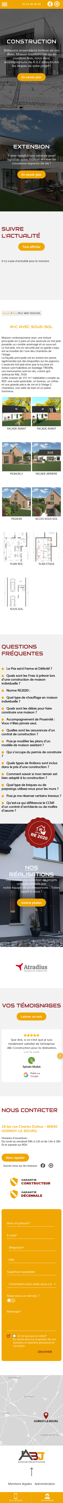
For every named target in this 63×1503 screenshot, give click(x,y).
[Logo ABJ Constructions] (31, 1456)
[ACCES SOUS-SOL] (46, 501)
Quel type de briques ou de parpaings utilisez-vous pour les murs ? (30, 787)
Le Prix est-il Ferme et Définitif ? (29, 669)
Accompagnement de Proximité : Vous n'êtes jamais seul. (28, 721)
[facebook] (50, 5)
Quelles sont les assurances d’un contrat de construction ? (28, 732)
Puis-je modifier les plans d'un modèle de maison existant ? (26, 743)
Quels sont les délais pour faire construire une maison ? (27, 710)
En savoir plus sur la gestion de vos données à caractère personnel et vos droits (34, 1343)
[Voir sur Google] (31, 1060)
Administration (45, 1484)
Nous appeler (15, 1157)
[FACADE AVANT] (16, 411)
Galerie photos (31, 903)
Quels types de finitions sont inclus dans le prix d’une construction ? (29, 765)
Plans (14, 313)
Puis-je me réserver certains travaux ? (33, 796)
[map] (31, 1410)
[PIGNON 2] (16, 456)
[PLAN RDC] (16, 546)
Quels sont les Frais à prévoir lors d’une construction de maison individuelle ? (28, 679)
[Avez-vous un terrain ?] (24, 1300)
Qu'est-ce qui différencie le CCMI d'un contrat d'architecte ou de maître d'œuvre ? (29, 807)
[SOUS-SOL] (16, 592)
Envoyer (45, 1352)
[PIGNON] (16, 501)
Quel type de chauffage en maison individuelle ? (30, 699)
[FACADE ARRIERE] (46, 456)
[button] (3, 1055)
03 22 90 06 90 (31, 4)
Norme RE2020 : (18, 690)
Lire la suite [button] (31, 1052)
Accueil (6, 313)
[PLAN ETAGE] (46, 546)
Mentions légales (20, 1484)
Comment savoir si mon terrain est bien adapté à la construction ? (29, 776)
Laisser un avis (31, 1016)
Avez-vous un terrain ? (23, 1296)
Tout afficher (31, 247)
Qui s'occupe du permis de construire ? (31, 754)
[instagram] (56, 5)
